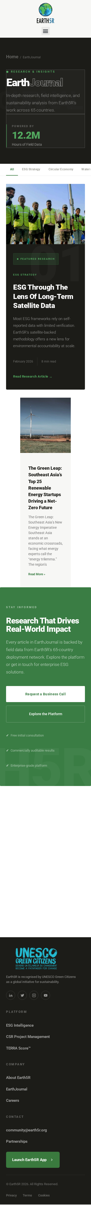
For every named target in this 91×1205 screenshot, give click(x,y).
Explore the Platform (45, 714)
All (12, 169)
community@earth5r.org (26, 1130)
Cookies (44, 1195)
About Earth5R (18, 1077)
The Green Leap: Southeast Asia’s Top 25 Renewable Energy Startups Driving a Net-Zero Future (45, 487)
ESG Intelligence (20, 1025)
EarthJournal (16, 1089)
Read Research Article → (33, 376)
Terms (27, 1195)
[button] (45, 31)
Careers (12, 1100)
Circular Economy (61, 169)
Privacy (11, 1195)
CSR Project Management (28, 1036)
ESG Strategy (31, 169)
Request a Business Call (45, 694)
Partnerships (17, 1141)
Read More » (36, 574)
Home (12, 56)
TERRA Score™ (18, 1048)
